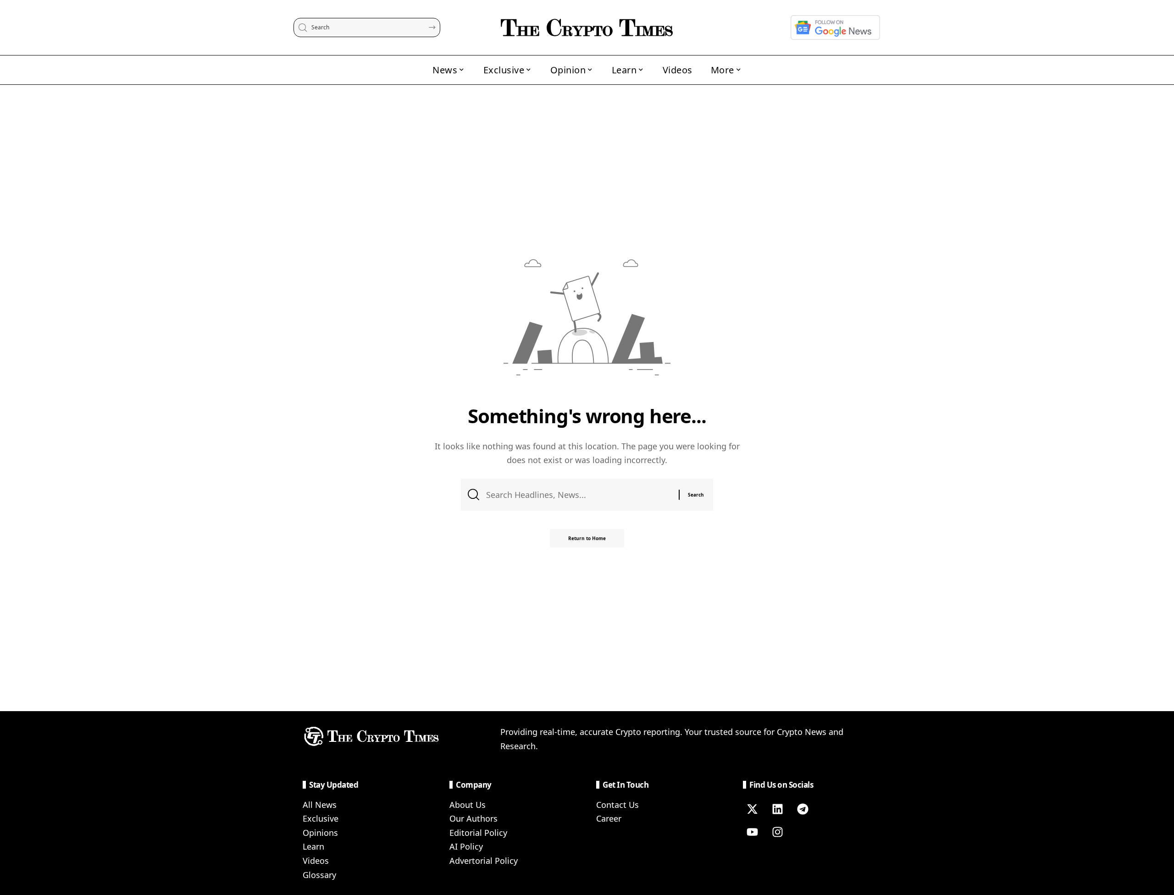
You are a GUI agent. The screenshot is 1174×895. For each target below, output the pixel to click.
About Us (467, 804)
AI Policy (466, 846)
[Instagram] (777, 832)
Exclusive (320, 818)
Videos (316, 860)
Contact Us (617, 804)
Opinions (320, 832)
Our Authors (473, 818)
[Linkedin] (777, 809)
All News (320, 804)
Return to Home (587, 538)
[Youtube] (752, 832)
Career (608, 818)
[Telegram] (802, 809)
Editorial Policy (478, 832)
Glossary (319, 874)
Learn (313, 846)
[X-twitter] (752, 809)
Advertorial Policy (483, 860)
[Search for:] (579, 495)
